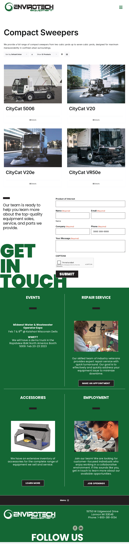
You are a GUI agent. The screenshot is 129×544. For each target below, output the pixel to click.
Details (33, 120)
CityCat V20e (20, 172)
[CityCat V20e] (33, 147)
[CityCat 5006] (33, 84)
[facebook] (75, 528)
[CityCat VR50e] (96, 147)
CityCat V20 (82, 108)
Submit (67, 274)
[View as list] (66, 54)
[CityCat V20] (96, 84)
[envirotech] (30, 3)
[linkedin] (81, 528)
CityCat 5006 (20, 108)
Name (58, 221)
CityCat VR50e (85, 172)
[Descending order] (32, 54)
